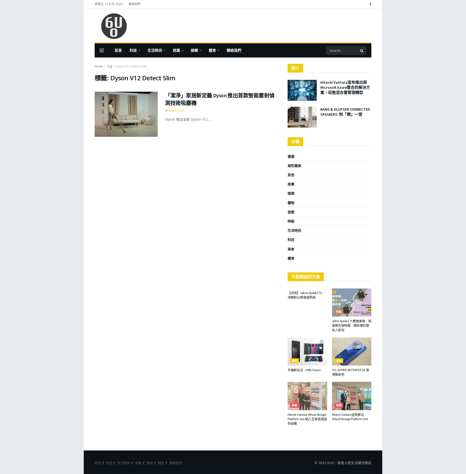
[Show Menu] (102, 50)
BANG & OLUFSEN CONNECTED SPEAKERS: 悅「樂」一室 (345, 112)
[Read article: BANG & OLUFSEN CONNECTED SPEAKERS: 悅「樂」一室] (302, 117)
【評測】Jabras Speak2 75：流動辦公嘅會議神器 (306, 295)
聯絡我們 (134, 4)
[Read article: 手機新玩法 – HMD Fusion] (307, 351)
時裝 (291, 221)
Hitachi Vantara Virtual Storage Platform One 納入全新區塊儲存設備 (307, 419)
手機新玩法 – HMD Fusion (304, 370)
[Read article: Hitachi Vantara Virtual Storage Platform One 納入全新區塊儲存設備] (307, 396)
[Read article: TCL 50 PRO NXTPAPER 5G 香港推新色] (352, 351)
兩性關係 (294, 165)
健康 (291, 156)
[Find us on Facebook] (370, 4)
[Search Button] (362, 50)
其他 (291, 174)
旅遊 (291, 212)
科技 (133, 50)
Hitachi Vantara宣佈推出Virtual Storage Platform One (350, 417)
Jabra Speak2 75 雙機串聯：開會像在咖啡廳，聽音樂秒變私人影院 (351, 325)
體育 (212, 50)
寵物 (291, 202)
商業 (176, 50)
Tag (109, 66)
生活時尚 (155, 50)
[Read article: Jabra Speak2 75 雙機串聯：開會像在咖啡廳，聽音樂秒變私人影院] (352, 302)
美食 (291, 249)
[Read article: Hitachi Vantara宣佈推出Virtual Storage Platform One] (352, 396)
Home (99, 66)
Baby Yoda (176, 110)
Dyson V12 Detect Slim (131, 66)
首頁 (118, 50)
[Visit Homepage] (112, 25)
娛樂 (194, 50)
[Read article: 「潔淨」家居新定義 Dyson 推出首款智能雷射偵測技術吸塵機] (126, 114)
